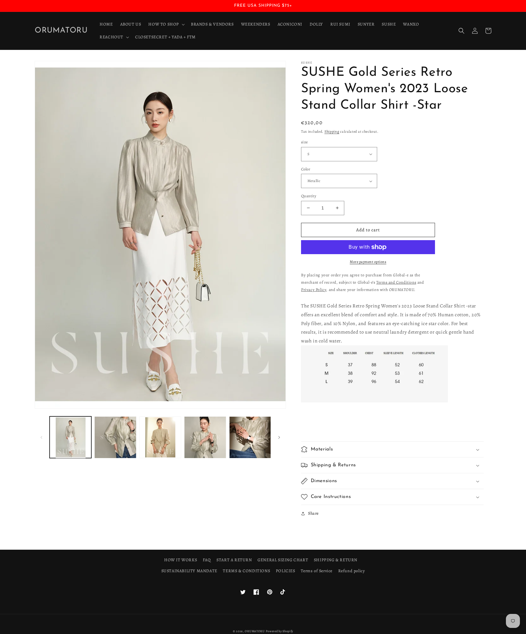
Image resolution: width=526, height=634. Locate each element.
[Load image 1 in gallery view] (70, 437)
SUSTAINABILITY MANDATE (189, 571)
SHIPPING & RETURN (335, 560)
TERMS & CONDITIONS (246, 571)
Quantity (308, 195)
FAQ (207, 560)
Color (305, 169)
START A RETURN (234, 560)
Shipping (331, 131)
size (304, 142)
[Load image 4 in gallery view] (205, 437)
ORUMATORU (255, 631)
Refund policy (351, 571)
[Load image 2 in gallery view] (115, 437)
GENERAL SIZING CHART (283, 560)
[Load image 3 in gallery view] (160, 437)
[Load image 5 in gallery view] (250, 437)
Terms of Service (316, 571)
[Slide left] (41, 437)
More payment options (368, 261)
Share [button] (313, 513)
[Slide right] (279, 437)
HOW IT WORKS (180, 560)
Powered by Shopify (279, 631)
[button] (166, 24)
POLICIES (285, 571)
